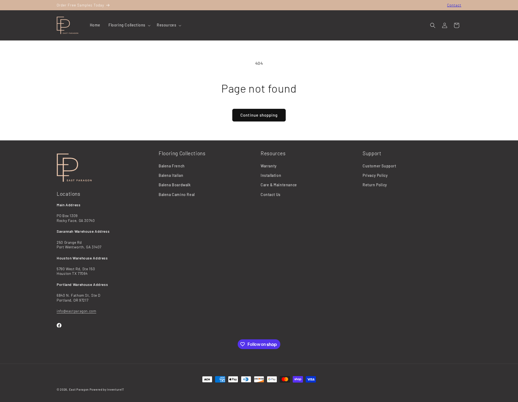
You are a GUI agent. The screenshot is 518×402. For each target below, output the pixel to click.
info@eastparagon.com (76, 311)
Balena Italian (171, 175)
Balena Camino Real (177, 194)
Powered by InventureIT (107, 389)
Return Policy (375, 185)
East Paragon (79, 389)
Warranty (269, 166)
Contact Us (271, 194)
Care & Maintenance (279, 185)
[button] (128, 25)
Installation (271, 175)
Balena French (172, 166)
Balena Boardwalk (175, 185)
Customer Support (379, 166)
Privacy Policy (375, 175)
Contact (454, 5)
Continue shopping (259, 115)
